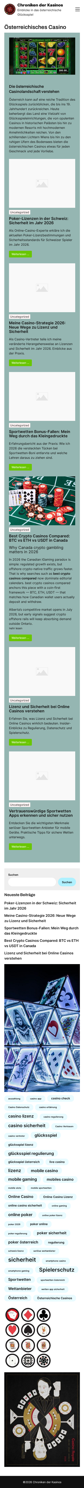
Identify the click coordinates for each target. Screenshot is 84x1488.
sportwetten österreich (53, 1280)
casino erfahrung (48, 1107)
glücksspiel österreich (24, 1162)
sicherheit (22, 1259)
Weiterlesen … (20, 254)
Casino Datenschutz (18, 1107)
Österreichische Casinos (54, 1298)
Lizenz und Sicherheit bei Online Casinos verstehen (39, 709)
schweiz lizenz (16, 1251)
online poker (20, 1214)
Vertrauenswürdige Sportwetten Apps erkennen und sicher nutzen (41, 813)
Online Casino (20, 1196)
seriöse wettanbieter (44, 1251)
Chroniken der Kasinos (40, 5)
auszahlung (14, 1098)
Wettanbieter (20, 1288)
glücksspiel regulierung (31, 1153)
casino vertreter (16, 1136)
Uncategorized (19, 212)
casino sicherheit (27, 1125)
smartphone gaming (18, 1271)
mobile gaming (22, 1179)
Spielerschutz (56, 1270)
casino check (60, 1098)
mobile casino (44, 1170)
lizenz (14, 1170)
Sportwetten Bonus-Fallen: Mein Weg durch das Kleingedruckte (39, 433)
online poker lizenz (52, 1215)
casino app (35, 1098)
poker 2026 (14, 1224)
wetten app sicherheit (52, 1289)
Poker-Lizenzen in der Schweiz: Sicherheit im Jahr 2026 (38, 220)
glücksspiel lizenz (20, 1144)
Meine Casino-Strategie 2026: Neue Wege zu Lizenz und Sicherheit (37, 327)
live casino (57, 1162)
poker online (39, 1224)
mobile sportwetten (41, 1188)
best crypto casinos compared (47, 583)
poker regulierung (17, 1233)
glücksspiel (46, 1135)
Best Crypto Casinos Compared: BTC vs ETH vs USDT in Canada (39, 538)
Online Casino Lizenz (58, 1197)
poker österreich (23, 1242)
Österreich (17, 1298)
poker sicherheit (51, 1233)
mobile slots (14, 1188)
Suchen (13, 874)
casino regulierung (53, 1117)
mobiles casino (60, 1179)
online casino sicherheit (25, 1205)
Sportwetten (19, 1279)
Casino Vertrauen (64, 1126)
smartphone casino (56, 1261)
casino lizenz (21, 1116)
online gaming (59, 1206)
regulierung (56, 1242)
